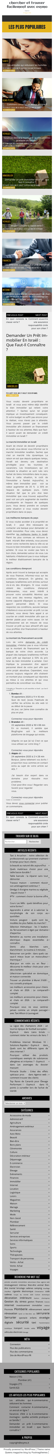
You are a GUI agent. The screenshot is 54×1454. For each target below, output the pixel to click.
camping (38, 1288)
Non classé (15, 1218)
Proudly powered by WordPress (19, 1449)
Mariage (14, 1207)
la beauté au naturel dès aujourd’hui (28, 865)
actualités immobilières (19, 1282)
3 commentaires (9, 187)
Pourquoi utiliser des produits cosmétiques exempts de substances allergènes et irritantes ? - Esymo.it (29, 1058)
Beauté (13, 1137)
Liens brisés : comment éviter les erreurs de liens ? (29, 1034)
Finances (7, 260)
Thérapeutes (16, 1254)
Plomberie (21, 1309)
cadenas (29, 1288)
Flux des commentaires (21, 1351)
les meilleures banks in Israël (31, 534)
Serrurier (14, 1232)
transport (18, 1328)
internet (9, 1305)
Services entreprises (20, 1236)
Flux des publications (20, 1348)
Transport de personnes (22, 1258)
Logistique (15, 1192)
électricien (18, 1332)
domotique (46, 1295)
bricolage (21, 1288)
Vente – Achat (16, 1262)
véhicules (8, 1332)
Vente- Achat (16, 1265)
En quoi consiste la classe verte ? (27, 225)
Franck (38, 68)
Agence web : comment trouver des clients (29, 1076)
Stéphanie (39, 229)
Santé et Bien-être (25, 1314)
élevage (25, 1332)
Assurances (15, 1130)
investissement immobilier (29, 1305)
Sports (13, 1247)
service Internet (14, 302)
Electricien (15, 1166)
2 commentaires (9, 231)
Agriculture (15, 1122)
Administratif (16, 1119)
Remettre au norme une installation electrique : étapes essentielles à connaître (29, 939)
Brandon (15, 722)
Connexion (15, 1344)
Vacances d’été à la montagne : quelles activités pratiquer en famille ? (27, 139)
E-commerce (16, 1163)
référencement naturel (39, 1309)
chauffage (46, 1288)
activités (7, 1282)
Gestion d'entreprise (41, 1298)
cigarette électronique (23, 1291)
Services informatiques (21, 1240)
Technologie (16, 1251)
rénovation (10, 1313)
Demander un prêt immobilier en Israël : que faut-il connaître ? (27, 181)
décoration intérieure (17, 1297)
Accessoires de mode (20, 1115)
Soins (12, 1243)
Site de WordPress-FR (20, 1355)
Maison (13, 1203)
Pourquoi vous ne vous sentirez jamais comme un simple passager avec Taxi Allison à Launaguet (29, 1010)
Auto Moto (15, 1133)
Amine (40, 299)
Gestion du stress (15, 1301)
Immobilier (8, 175)
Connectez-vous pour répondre (27, 718)
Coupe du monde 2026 (23, 1295)
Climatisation (39, 1291)
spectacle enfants (28, 1317)
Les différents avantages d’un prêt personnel (27, 264)
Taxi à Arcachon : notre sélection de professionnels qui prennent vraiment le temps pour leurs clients (29, 858)
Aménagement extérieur (22, 1126)
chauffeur (7, 1291)
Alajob (14, 753)
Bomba (15, 693)
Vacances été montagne (16, 146)
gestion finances (35, 1301)
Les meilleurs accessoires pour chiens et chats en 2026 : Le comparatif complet (29, 990)
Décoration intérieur (20, 1155)
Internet (7, 290)
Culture (13, 1152)
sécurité (22, 1322)
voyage (43, 1327)
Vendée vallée (29, 1328)
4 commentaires (9, 70)
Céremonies (16, 1148)
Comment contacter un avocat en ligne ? (27, 104)
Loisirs (13, 1196)
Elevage (13, 1170)
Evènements (16, 1174)
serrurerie (43, 1313)
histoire (47, 1302)
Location (14, 1188)
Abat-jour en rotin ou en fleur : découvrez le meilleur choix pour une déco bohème (29, 966)
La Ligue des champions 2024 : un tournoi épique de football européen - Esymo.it (29, 1029)
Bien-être (14, 1141)
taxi (34, 1322)
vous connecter (27, 803)
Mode (13, 1214)
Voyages (7, 133)
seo (34, 1314)
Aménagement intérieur (15, 1285)
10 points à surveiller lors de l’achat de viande (29, 1087)
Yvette (37, 143)
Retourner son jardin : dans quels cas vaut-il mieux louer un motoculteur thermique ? (29, 956)
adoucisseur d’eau (34, 1282)
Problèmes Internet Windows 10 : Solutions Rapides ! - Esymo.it (29, 1044)
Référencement (17, 1225)
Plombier (14, 1221)
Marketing (15, 1210)
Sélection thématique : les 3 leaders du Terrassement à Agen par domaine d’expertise (29, 930)
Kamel (39, 107)
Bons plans (8, 100)
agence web (45, 1282)
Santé (5, 61)
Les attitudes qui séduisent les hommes (27, 65)
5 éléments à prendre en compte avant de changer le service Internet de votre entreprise (27, 295)
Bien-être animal (36, 1285)
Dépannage (15, 1159)
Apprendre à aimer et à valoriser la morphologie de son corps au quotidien (29, 913)
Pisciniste (8, 1309)
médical (47, 1305)
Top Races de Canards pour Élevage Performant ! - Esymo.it (29, 1083)
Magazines (15, 1199)
